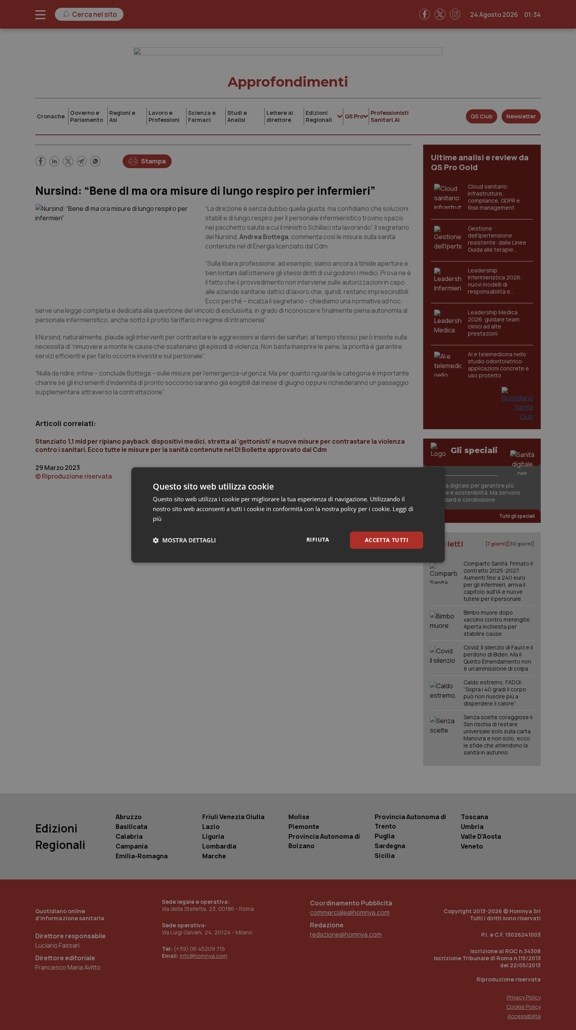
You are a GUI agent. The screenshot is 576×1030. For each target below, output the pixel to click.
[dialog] (288, 514)
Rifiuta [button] (318, 539)
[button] (184, 540)
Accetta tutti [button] (386, 540)
